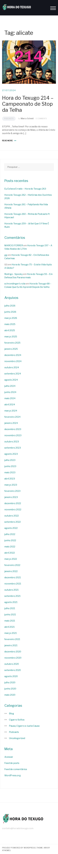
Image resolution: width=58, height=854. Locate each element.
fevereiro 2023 (12, 491)
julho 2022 (9, 534)
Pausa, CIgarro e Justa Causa (24, 726)
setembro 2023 (12, 447)
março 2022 (10, 559)
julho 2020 (9, 682)
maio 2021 (9, 620)
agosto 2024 (11, 379)
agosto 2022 (11, 528)
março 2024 (10, 410)
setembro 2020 (12, 670)
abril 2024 (9, 404)
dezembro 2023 (12, 429)
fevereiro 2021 (12, 639)
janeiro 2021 (10, 645)
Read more (9, 140)
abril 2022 (9, 552)
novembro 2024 (13, 361)
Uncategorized (17, 738)
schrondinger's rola (14, 283)
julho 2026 (9, 305)
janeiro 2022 (11, 571)
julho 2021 (9, 608)
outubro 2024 (11, 367)
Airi (45, 848)
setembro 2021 (12, 596)
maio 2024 (9, 398)
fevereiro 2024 (12, 417)
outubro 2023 (11, 441)
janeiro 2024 (11, 423)
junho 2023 (10, 466)
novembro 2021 (12, 583)
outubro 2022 (11, 515)
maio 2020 (9, 695)
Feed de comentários (15, 769)
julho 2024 (9, 386)
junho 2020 (10, 688)
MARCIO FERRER (13, 245)
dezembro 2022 (12, 503)
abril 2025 (9, 330)
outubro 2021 (11, 590)
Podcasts (9, 119)
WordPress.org (12, 775)
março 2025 (10, 336)
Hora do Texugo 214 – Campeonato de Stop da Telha (27, 104)
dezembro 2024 (12, 355)
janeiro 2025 (11, 349)
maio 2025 (9, 324)
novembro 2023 (12, 435)
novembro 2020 (12, 657)
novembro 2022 (12, 509)
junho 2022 (10, 540)
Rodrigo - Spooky (13, 274)
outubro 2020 (11, 664)
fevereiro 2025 (12, 342)
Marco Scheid (27, 118)
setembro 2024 (12, 373)
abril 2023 (9, 478)
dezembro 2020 (12, 651)
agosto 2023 (11, 454)
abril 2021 (9, 627)
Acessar (8, 757)
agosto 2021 (10, 602)
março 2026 (10, 318)
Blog (11, 713)
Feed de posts (11, 763)
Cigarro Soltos (16, 719)
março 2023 (10, 485)
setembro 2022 (12, 522)
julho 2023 (9, 460)
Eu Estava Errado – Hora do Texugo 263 (25, 188)
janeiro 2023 (11, 497)
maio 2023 (9, 472)
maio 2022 (9, 546)
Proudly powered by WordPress (18, 848)
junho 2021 (10, 614)
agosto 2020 (11, 676)
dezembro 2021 (12, 577)
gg (5, 255)
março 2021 (10, 633)
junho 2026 (10, 312)
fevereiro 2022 (12, 565)
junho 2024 (10, 392)
